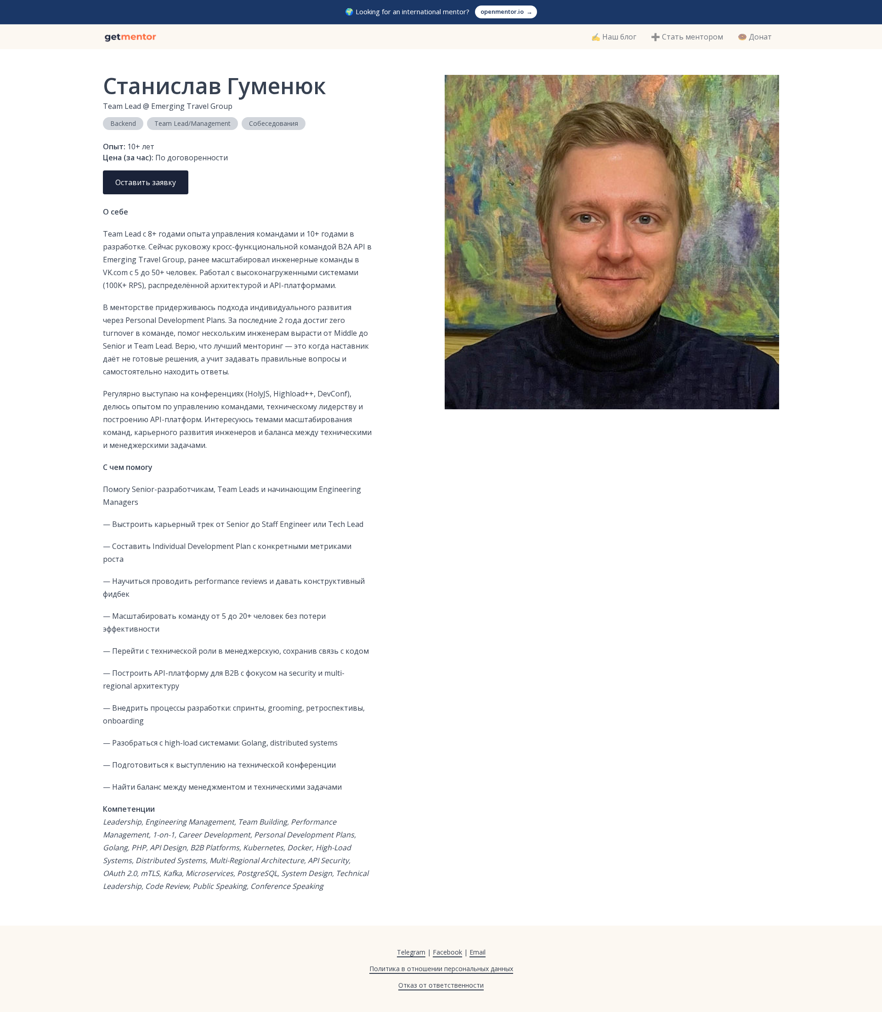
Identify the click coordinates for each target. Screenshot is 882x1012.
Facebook (447, 952)
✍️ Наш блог (613, 37)
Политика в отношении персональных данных (441, 968)
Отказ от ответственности (441, 985)
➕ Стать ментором (687, 37)
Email (477, 952)
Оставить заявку (145, 182)
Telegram (411, 952)
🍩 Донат (755, 37)
